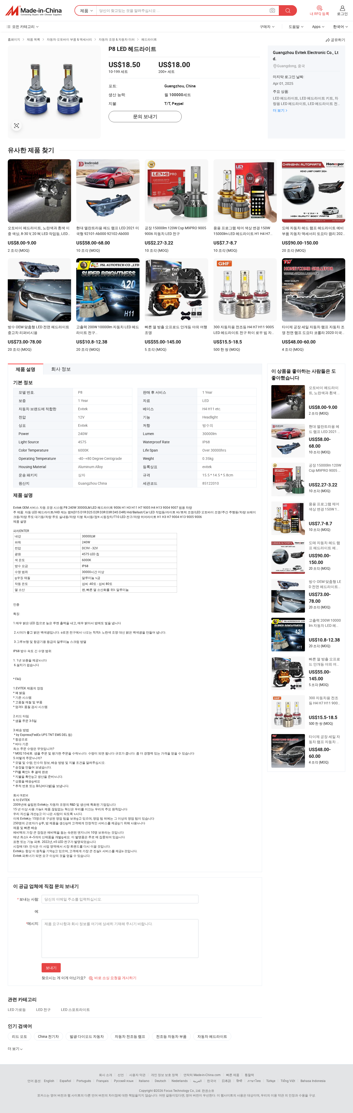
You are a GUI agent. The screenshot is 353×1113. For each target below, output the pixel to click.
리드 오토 (19, 1036)
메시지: (32, 923)
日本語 (226, 1081)
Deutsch (160, 1081)
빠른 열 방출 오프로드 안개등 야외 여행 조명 (324, 662)
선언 (121, 1075)
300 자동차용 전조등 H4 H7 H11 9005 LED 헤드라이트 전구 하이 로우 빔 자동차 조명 (325, 700)
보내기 (51, 967)
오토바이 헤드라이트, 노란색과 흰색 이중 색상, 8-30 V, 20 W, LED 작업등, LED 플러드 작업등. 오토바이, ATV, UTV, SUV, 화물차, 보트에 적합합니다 (325, 390)
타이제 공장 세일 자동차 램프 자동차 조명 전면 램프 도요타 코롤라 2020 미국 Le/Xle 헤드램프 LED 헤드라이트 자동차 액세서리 (324, 739)
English (49, 1081)
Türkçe (270, 1081)
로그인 (342, 13)
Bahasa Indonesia (313, 1081)
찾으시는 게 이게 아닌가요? (64, 977)
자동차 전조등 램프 (130, 1036)
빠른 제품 (232, 1075)
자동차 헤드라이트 (212, 1036)
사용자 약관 (137, 1075)
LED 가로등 (17, 1009)
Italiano (144, 1081)
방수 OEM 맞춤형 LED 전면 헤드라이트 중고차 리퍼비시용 (325, 584)
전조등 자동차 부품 (171, 1036)
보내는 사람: (28, 899)
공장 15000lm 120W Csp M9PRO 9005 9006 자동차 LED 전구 (325, 468)
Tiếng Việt (288, 1081)
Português (83, 1081)
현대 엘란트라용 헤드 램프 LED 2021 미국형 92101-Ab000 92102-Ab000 (325, 429)
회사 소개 (105, 1075)
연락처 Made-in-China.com (202, 1075)
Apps (316, 26)
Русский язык (123, 1081)
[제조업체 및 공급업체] (33, 10)
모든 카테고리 (23, 26)
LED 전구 (43, 1009)
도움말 (294, 26)
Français (102, 1081)
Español (65, 1081)
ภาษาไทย (254, 1081)
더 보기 (279, 110)
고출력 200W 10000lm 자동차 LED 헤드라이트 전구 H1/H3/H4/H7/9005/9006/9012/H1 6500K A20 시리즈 (325, 623)
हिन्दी (239, 1081)
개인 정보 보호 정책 (164, 1075)
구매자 (265, 26)
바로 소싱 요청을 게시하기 (112, 977)
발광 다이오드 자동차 (87, 1036)
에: (37, 911)
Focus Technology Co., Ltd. (182, 1090)
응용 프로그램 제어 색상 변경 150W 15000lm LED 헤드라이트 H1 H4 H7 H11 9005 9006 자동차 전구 (325, 506)
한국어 (211, 1081)
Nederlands (180, 1081)
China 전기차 (48, 1036)
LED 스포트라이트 (75, 1009)
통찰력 (249, 1075)
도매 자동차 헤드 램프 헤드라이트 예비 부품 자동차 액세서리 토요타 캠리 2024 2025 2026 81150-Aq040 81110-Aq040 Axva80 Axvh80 (325, 545)
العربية (197, 1081)
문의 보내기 (145, 116)
